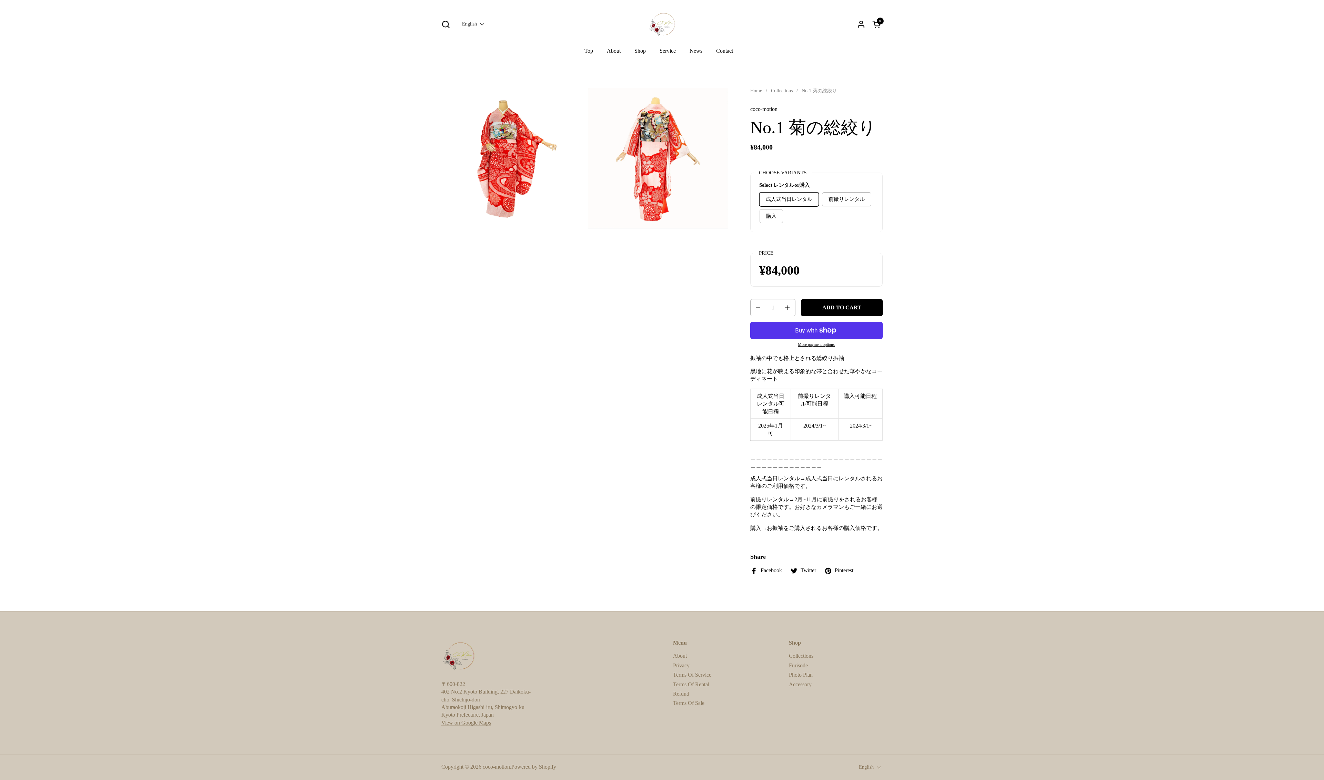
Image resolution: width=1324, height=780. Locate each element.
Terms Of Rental (691, 684)
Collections (801, 656)
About (680, 656)
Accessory (800, 684)
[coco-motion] (662, 24)
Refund (681, 694)
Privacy (681, 665)
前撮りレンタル (847, 199)
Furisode (798, 665)
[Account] (861, 24)
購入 (771, 216)
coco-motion (764, 109)
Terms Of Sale (688, 703)
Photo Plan (801, 675)
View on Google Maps (466, 723)
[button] (445, 24)
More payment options (816, 344)
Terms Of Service (692, 675)
